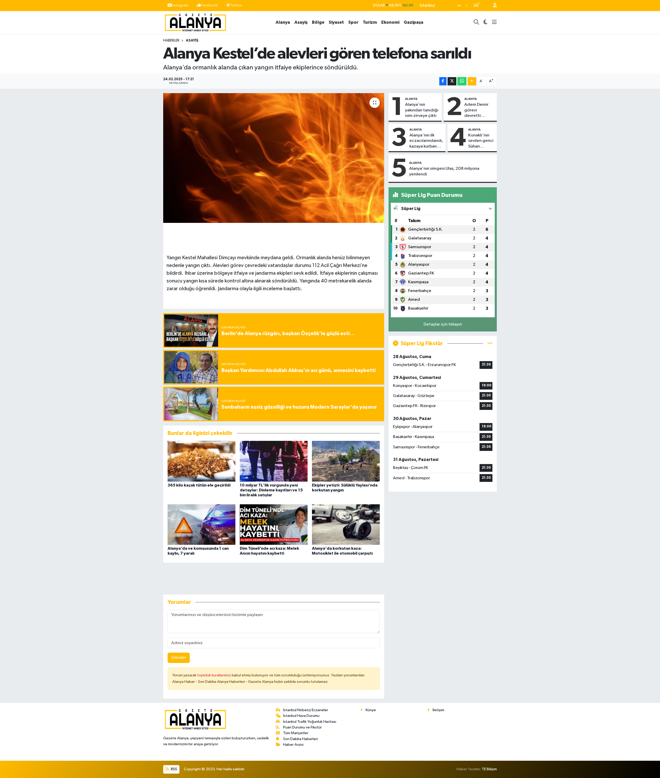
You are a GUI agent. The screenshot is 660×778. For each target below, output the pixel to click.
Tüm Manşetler (295, 733)
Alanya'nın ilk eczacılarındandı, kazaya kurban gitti (426, 141)
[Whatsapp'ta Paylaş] (461, 81)
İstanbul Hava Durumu (301, 716)
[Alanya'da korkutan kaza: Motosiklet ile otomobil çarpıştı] (346, 524)
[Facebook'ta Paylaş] (443, 81)
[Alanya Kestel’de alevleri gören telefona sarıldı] (273, 158)
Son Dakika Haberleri (300, 739)
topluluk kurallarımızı (214, 675)
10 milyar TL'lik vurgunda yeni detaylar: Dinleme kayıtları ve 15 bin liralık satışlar (271, 490)
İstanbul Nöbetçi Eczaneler (305, 710)
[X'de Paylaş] (452, 81)
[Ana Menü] (494, 22)
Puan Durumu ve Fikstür (302, 727)
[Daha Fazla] (472, 81)
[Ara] (476, 22)
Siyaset (336, 22)
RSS (173, 769)
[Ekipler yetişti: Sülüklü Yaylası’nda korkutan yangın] (346, 461)
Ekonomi (390, 22)
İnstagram (179, 5)
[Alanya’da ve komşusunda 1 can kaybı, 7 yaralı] (201, 524)
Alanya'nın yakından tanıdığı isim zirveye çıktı (421, 110)
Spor (353, 22)
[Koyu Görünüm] (485, 22)
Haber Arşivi (293, 745)
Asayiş (301, 22)
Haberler (171, 40)
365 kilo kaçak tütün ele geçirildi (199, 485)
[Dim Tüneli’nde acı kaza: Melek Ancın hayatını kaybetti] (274, 524)
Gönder (178, 657)
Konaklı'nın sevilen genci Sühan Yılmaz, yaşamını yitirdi (480, 141)
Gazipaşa (413, 22)
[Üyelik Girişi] (493, 5)
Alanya (283, 22)
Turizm (370, 22)
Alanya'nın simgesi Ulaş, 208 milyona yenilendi (444, 171)
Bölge (318, 22)
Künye (371, 710)
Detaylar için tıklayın (443, 324)
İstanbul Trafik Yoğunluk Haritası (309, 722)
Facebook (209, 5)
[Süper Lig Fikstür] (490, 343)
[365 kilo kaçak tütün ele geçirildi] (201, 461)
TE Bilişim (489, 769)
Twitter (236, 5)
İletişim (438, 710)
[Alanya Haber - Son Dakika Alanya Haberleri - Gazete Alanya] (195, 22)
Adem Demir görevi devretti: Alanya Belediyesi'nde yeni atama (479, 110)
